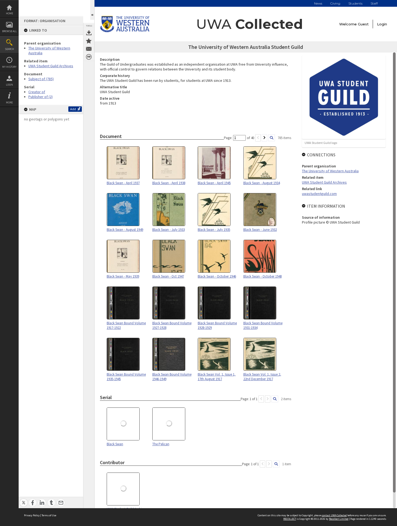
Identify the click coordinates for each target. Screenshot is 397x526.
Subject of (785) (41, 78)
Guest (363, 24)
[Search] (271, 137)
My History (9, 67)
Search (9, 49)
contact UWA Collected (334, 515)
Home (9, 13)
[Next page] (264, 137)
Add (73, 109)
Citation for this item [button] (88, 57)
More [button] (9, 102)
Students (355, 3)
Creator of (36, 91)
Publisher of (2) (40, 96)
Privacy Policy (32, 515)
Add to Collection (88, 41)
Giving (335, 3)
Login (9, 84)
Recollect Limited (338, 519)
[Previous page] (258, 137)
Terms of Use (49, 515)
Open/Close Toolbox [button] (92, 10)
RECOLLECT (289, 519)
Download (88, 33)
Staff (374, 3)
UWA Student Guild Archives (50, 65)
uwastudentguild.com (319, 193)
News (318, 3)
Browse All (9, 31)
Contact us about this (88, 49)
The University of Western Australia (330, 170)
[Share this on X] (23, 499)
